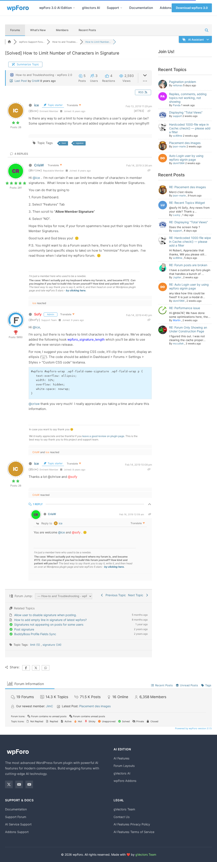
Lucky (176, 215)
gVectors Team (124, 809)
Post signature (24, 629)
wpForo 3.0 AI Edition (55, 8)
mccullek (178, 343)
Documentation (141, 8)
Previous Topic (115, 595)
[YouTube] (19, 784)
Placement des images (184, 143)
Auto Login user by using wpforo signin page (186, 157)
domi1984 (179, 163)
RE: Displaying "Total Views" (188, 222)
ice (36, 105)
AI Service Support (18, 824)
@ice (36, 178)
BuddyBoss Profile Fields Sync (35, 634)
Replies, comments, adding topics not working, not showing (188, 97)
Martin (177, 320)
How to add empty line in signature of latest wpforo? (50, 620)
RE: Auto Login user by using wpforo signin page (189, 286)
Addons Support (17, 832)
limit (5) (35, 644)
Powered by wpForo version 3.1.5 (193, 728)
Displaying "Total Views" (186, 112)
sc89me (177, 135)
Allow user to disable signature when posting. (45, 615)
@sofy (72, 477)
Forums (15, 30)
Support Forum (15, 817)
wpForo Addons (125, 781)
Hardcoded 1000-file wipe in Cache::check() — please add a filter (189, 128)
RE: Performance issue (184, 308)
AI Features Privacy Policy (132, 824)
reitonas (177, 85)
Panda (177, 105)
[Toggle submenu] (74, 8)
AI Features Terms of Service (134, 832)
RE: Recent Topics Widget (187, 202)
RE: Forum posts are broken (188, 265)
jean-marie (179, 146)
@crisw (34, 404)
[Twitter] (9, 784)
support (177, 116)
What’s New (38, 30)
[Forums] (9, 41)
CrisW (35, 80)
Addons (165, 8)
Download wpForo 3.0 (192, 8)
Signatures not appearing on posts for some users (48, 624)
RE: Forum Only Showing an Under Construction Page (188, 329)
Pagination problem (182, 82)
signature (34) (52, 644)
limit (64, 143)
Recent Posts (87, 30)
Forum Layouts (124, 765)
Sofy (38, 314)
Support (113, 8)
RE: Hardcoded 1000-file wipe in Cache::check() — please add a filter (190, 241)
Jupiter (177, 277)
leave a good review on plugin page (103, 436)
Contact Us (122, 817)
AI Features (121, 758)
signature (79, 143)
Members (62, 30)
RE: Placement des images (187, 187)
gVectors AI (91, 8)
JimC (49, 706)
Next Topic (136, 595)
